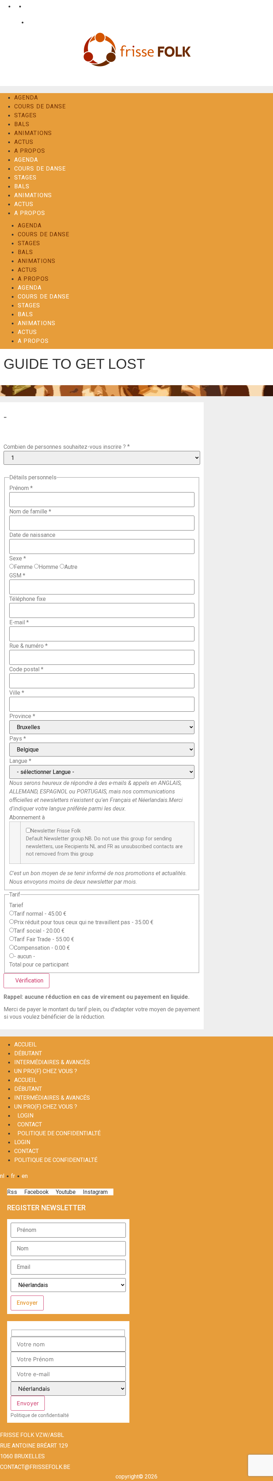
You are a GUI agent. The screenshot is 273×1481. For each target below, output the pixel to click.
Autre (70, 567)
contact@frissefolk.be (35, 1467)
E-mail (19, 622)
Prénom (21, 488)
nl (4, 6)
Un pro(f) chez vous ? (45, 1071)
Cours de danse (40, 106)
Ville (16, 693)
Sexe (17, 558)
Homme (48, 567)
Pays (17, 739)
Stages (25, 115)
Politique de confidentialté (59, 1133)
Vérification (28, 980)
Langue (20, 761)
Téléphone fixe (27, 599)
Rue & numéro (28, 646)
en (26, 6)
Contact (35, 22)
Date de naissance (32, 535)
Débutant (28, 1053)
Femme (23, 567)
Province (22, 716)
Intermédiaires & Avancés (52, 1062)
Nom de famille (30, 512)
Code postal (26, 669)
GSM (17, 575)
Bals (22, 124)
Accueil (25, 1044)
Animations (33, 133)
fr (15, 6)
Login (12, 22)
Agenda (26, 97)
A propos (29, 150)
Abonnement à (27, 817)
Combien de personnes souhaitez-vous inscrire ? (65, 447)
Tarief (16, 905)
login (25, 1115)
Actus (24, 142)
